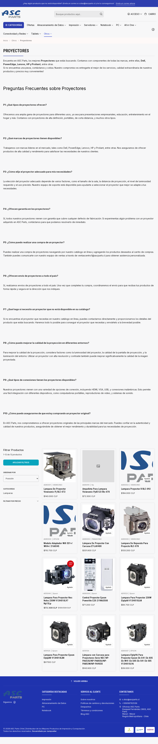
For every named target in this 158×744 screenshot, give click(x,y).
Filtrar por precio (12, 501)
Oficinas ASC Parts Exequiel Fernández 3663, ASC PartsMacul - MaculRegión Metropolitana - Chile (136, 711)
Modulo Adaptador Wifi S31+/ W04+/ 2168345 (58, 545)
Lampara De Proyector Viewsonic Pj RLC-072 (55, 490)
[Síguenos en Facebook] (153, 29)
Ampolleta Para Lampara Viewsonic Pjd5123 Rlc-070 (96, 490)
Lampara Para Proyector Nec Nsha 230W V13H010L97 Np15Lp (58, 600)
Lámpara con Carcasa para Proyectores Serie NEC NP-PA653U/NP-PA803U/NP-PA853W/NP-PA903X (95, 659)
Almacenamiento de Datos (54, 703)
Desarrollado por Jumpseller (44, 731)
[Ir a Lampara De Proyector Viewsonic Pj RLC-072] (60, 466)
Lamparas (8, 493)
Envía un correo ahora (125, 3)
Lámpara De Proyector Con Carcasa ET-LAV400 (95, 545)
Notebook (46, 710)
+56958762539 (129, 703)
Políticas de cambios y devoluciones (97, 703)
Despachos (86, 707)
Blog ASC (85, 714)
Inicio (5, 41)
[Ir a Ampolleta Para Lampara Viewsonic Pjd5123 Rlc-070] (98, 466)
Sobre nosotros (88, 699)
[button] (13, 25)
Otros (14, 41)
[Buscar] (101, 14)
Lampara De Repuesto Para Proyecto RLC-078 (134, 545)
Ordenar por (9, 472)
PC (43, 707)
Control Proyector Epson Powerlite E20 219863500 (95, 599)
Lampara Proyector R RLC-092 (136, 488)
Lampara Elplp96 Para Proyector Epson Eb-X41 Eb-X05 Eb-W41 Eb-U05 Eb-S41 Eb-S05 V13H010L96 (137, 659)
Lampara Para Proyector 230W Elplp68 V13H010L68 (136, 599)
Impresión (46, 699)
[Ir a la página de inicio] (11, 14)
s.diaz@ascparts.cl (130, 699)
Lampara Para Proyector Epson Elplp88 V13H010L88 (59, 656)
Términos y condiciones (92, 710)
